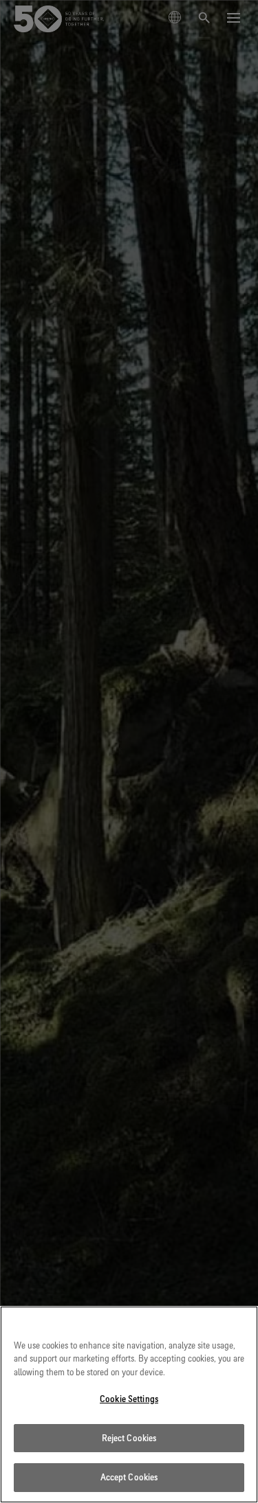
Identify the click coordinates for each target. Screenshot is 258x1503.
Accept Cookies (129, 1476)
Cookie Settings (129, 1398)
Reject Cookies (129, 1437)
